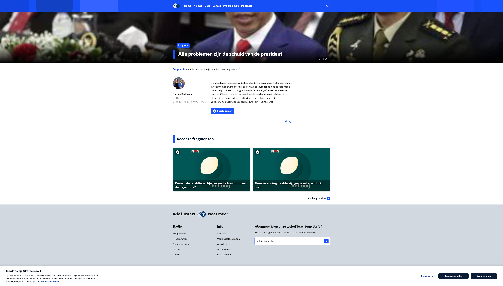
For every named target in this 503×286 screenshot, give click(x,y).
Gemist (216, 6)
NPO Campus (224, 255)
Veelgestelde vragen (228, 239)
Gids (207, 6)
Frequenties (179, 234)
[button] (327, 6)
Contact (221, 234)
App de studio (224, 244)
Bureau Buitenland (183, 94)
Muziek (177, 249)
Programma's (231, 6)
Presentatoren (181, 244)
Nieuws (198, 6)
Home (187, 6)
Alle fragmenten (316, 198)
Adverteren (223, 249)
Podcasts (246, 6)
